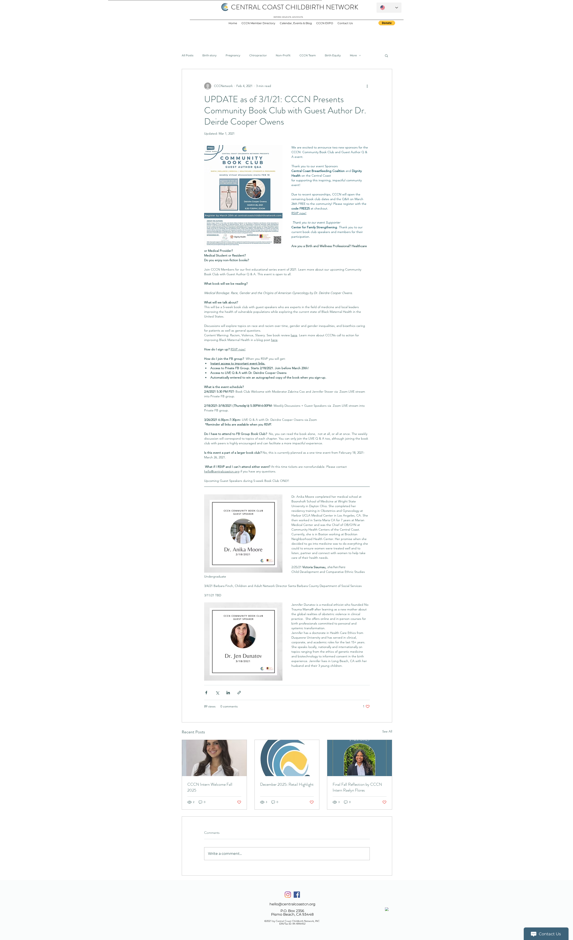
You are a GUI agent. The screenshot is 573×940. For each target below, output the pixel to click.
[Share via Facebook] (206, 692)
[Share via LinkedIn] (228, 692)
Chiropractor (258, 55)
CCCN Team (307, 55)
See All (387, 731)
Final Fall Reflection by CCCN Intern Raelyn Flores (357, 787)
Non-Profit (283, 55)
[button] (386, 55)
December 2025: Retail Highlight (287, 784)
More (353, 55)
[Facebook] (297, 894)
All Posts (187, 55)
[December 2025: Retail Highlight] (287, 758)
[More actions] (367, 86)
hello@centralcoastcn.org (292, 904)
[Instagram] (288, 894)
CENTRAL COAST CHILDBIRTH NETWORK (294, 7)
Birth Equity (333, 55)
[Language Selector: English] (389, 8)
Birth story (209, 55)
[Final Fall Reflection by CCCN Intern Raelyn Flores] (359, 758)
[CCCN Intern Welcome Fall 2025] (214, 758)
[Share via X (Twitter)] (217, 692)
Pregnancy (233, 55)
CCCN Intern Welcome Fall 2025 (209, 787)
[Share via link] (239, 692)
